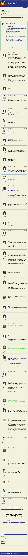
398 (4, 125)
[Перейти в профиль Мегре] (4, 188)
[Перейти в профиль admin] (4, 383)
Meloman (2, 538)
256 (4, 182)
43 (15, 509)
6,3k (4, 475)
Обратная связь (18, 547)
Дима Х (4, 119)
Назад (3, 509)
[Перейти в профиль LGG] (4, 326)
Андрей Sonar (13, 507)
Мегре (4, 185)
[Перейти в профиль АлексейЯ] (4, 179)
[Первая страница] (1, 17)
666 (4, 351)
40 (11, 509)
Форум (11, 2)
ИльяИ (4, 270)
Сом (5, 13)
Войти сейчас (19, 522)
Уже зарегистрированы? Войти (18, 7)
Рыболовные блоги (10, 3)
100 (4, 92)
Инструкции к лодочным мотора (10, 23)
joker (4, 108)
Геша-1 (4, 73)
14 (4, 163)
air (4, 333)
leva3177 (2, 537)
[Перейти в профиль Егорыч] (4, 159)
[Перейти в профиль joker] (4, 111)
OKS (4, 314)
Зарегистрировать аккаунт (8, 522)
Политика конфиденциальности (12, 547)
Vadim (2, 539)
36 (6, 509)
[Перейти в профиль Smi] (4, 223)
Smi (4, 220)
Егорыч (4, 157)
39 (10, 509)
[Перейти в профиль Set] (4, 297)
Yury (4, 95)
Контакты (14, 3)
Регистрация (25, 7)
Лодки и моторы (10, 14)
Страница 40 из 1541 (25, 17)
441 (4, 79)
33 (4, 424)
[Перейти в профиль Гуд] (4, 55)
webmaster (23, 553)
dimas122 (2, 540)
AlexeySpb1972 (3, 541)
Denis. (4, 437)
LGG (4, 323)
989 (4, 301)
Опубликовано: (11, 52)
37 (4, 246)
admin (10, 49)
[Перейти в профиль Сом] (2, 14)
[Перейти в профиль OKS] (4, 317)
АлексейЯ (4, 176)
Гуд (4, 52)
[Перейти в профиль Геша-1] (4, 75)
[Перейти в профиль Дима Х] (4, 121)
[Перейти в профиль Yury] (4, 98)
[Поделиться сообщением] (26, 52)
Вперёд (20, 509)
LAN (4, 251)
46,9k (4, 387)
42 (4, 257)
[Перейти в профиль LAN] (4, 254)
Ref (1, 536)
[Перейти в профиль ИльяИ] (4, 272)
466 (4, 276)
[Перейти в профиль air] (4, 336)
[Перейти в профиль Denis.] (4, 440)
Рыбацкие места (15, 2)
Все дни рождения (3, 542)
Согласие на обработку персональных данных (6, 555)
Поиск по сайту (3, 26)
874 (4, 361)
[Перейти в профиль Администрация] (3, 24)
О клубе (9, 2)
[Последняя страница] (22, 17)
